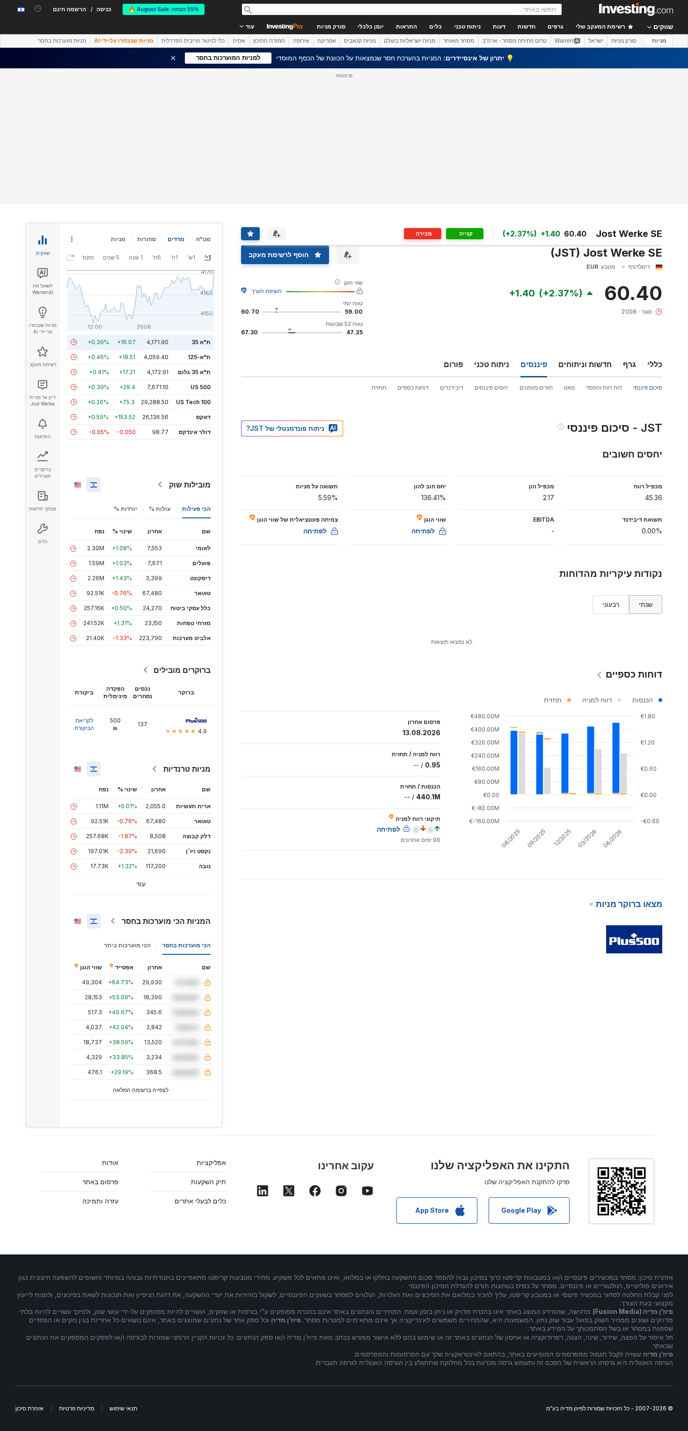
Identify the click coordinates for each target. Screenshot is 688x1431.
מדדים (176, 239)
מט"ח (203, 239)
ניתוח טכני (491, 364)
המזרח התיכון (269, 40)
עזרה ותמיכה (100, 1201)
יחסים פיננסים (491, 387)
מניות (659, 40)
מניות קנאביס (360, 40)
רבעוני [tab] (610, 604)
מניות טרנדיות (187, 769)
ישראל (595, 40)
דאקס (203, 416)
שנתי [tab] (645, 604)
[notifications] (38, 8)
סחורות (146, 239)
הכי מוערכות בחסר (186, 945)
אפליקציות (211, 1162)
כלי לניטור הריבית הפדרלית (193, 40)
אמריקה (326, 40)
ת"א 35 (201, 342)
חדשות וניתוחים (585, 364)
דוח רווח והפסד (604, 387)
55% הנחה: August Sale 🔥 (163, 9)
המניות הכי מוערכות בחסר (166, 921)
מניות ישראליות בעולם (409, 40)
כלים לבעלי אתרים (200, 1201)
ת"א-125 (199, 357)
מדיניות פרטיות (76, 1408)
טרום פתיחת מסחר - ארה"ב (514, 40)
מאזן (569, 387)
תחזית (379, 387)
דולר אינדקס (195, 431)
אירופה (301, 40)
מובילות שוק (190, 484)
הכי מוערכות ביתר (127, 945)
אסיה (239, 40)
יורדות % (125, 508)
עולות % (159, 508)
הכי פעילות (196, 508)
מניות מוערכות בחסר (62, 40)
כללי (654, 364)
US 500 (200, 387)
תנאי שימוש (123, 1408)
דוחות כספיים (413, 387)
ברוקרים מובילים (182, 670)
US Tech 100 (193, 402)
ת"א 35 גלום (194, 372)
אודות (110, 1162)
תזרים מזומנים (536, 387)
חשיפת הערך (266, 291)
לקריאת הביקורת (84, 724)
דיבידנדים (451, 387)
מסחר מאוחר (458, 40)
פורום (453, 364)
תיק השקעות (208, 1182)
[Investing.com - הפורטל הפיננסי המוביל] (636, 9)
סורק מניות (331, 26)
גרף (629, 364)
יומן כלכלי (371, 26)
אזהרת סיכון (29, 1408)
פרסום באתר (100, 1182)
